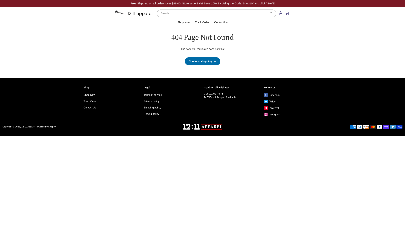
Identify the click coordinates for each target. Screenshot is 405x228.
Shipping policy (152, 107)
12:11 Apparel (28, 126)
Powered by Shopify (46, 126)
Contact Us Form (213, 93)
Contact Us (221, 22)
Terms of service (153, 95)
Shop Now (184, 22)
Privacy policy (151, 101)
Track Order (202, 22)
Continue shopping (201, 61)
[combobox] (212, 13)
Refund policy (151, 114)
